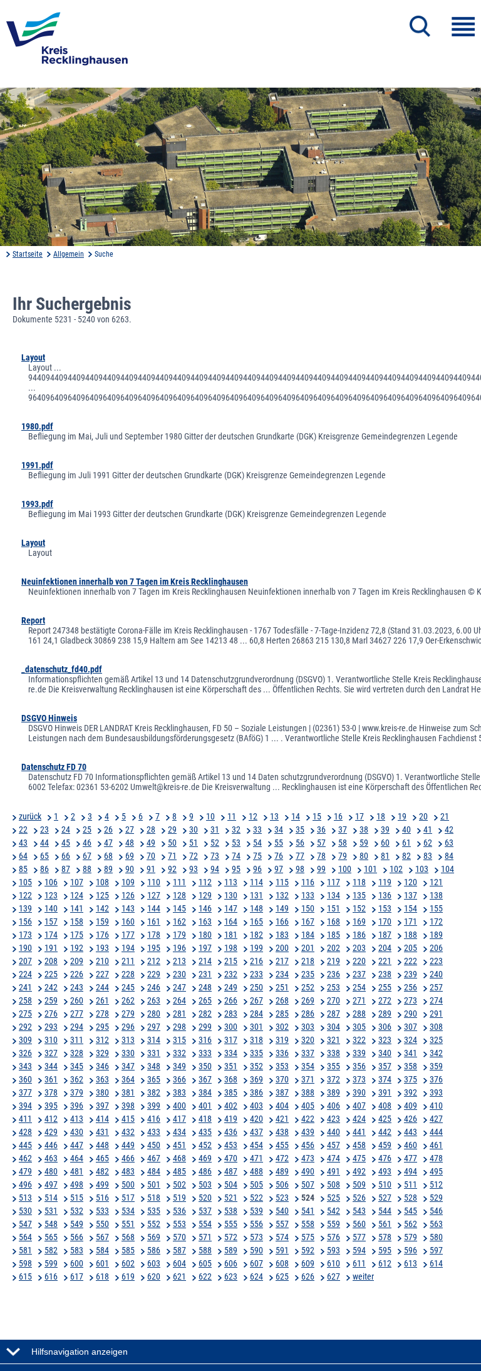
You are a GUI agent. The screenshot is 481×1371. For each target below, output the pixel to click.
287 (333, 1014)
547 (25, 1224)
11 (231, 816)
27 (129, 829)
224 (25, 974)
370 (282, 1079)
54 (257, 843)
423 (333, 1119)
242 (51, 987)
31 (214, 829)
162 (179, 922)
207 (25, 961)
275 (25, 1014)
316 (205, 1040)
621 (179, 1276)
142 (102, 908)
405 (307, 1106)
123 (51, 895)
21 (444, 816)
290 (410, 1014)
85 (23, 869)
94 (214, 869)
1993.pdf (37, 504)
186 (359, 935)
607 (256, 1263)
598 (25, 1263)
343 (25, 1066)
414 (102, 1119)
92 (172, 869)
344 (51, 1066)
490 (307, 1171)
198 (230, 948)
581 (25, 1250)
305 (359, 1027)
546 (436, 1211)
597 (436, 1250)
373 (359, 1079)
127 (153, 895)
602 (128, 1263)
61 (406, 843)
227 (102, 974)
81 (385, 856)
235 (307, 974)
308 (436, 1027)
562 (410, 1224)
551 (128, 1224)
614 (436, 1263)
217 (282, 961)
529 (436, 1198)
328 (76, 1053)
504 (230, 1184)
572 (230, 1237)
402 (230, 1106)
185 (333, 935)
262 (128, 1000)
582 (51, 1250)
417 (179, 1119)
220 (359, 961)
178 (153, 935)
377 (25, 1092)
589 (230, 1250)
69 (129, 856)
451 (179, 1145)
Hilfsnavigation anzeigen (79, 1352)
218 (307, 961)
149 (282, 908)
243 (76, 987)
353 (282, 1066)
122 (25, 895)
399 (153, 1106)
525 (333, 1198)
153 (384, 908)
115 (282, 882)
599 (51, 1263)
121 (436, 882)
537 (205, 1211)
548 (51, 1224)
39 (385, 829)
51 (193, 843)
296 (128, 1027)
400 (179, 1106)
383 (179, 1092)
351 (230, 1066)
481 (76, 1171)
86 (44, 869)
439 (307, 1132)
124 (76, 895)
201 (307, 948)
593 (333, 1250)
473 (307, 1158)
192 (76, 948)
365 (153, 1079)
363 (102, 1079)
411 (25, 1119)
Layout (33, 357)
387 (282, 1092)
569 (153, 1237)
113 (230, 882)
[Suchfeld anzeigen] (420, 26)
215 (230, 961)
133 (307, 895)
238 (384, 974)
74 (236, 856)
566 (76, 1237)
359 (436, 1066)
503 (205, 1184)
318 (256, 1040)
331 (153, 1053)
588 (205, 1250)
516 (102, 1198)
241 (25, 987)
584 (102, 1250)
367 (205, 1079)
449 (128, 1145)
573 (256, 1237)
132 (282, 895)
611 (359, 1263)
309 (25, 1040)
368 (230, 1079)
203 (359, 948)
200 (282, 948)
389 (333, 1092)
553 (179, 1224)
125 (102, 895)
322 (359, 1040)
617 (76, 1276)
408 (384, 1106)
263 (153, 1000)
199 (256, 948)
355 (333, 1066)
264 (179, 1000)
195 (153, 948)
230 (179, 974)
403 (256, 1106)
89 (108, 869)
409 (410, 1106)
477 (410, 1158)
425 (384, 1119)
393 (436, 1092)
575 (307, 1237)
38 (363, 829)
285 (282, 1014)
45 (65, 843)
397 (102, 1106)
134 (333, 895)
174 (51, 935)
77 (300, 856)
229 (153, 974)
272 (384, 1000)
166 (282, 922)
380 (102, 1092)
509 (359, 1184)
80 (363, 856)
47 (108, 843)
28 (151, 829)
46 (87, 843)
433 (153, 1132)
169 (359, 922)
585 (128, 1250)
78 (321, 856)
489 (282, 1171)
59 (363, 843)
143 (128, 908)
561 (384, 1224)
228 (128, 974)
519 (179, 1198)
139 (25, 908)
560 (359, 1224)
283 (230, 1014)
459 (384, 1145)
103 (421, 869)
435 (205, 1132)
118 (359, 882)
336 (282, 1053)
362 (76, 1079)
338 (333, 1053)
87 (65, 869)
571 (205, 1237)
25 (87, 829)
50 (172, 843)
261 (102, 1000)
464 (76, 1158)
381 (128, 1092)
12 (253, 816)
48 (129, 843)
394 (25, 1106)
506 (282, 1184)
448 (102, 1145)
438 (282, 1132)
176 (102, 935)
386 (256, 1092)
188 (410, 935)
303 (307, 1027)
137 (410, 895)
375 (410, 1079)
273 (410, 1000)
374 (384, 1079)
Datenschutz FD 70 (53, 767)
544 (384, 1211)
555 (230, 1224)
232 (230, 974)
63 (449, 843)
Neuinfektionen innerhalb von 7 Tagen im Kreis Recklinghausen (134, 582)
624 (256, 1276)
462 (25, 1158)
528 (410, 1198)
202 (333, 948)
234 (282, 974)
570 (179, 1237)
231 (205, 974)
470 (230, 1158)
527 (384, 1198)
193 (102, 948)
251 (282, 987)
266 (230, 1000)
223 (436, 961)
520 (205, 1198)
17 (359, 816)
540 (282, 1211)
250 (256, 987)
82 (406, 856)
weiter (363, 1276)
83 (427, 856)
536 (179, 1211)
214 (205, 961)
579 (410, 1237)
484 (153, 1171)
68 (108, 856)
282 (205, 1014)
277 (76, 1014)
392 (410, 1092)
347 (128, 1066)
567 (102, 1237)
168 (333, 922)
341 (410, 1053)
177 (128, 935)
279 (128, 1014)
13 (274, 816)
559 (333, 1224)
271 (359, 1000)
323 (384, 1040)
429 (51, 1132)
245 (128, 987)
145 (179, 908)
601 (102, 1263)
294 (76, 1027)
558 (307, 1224)
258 (25, 1000)
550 (102, 1224)
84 (449, 856)
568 (128, 1237)
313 (128, 1040)
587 (179, 1250)
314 (153, 1040)
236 (333, 974)
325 (436, 1040)
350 (205, 1066)
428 (25, 1132)
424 (359, 1119)
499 (102, 1184)
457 (333, 1145)
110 (153, 882)
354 (307, 1066)
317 (230, 1040)
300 (230, 1027)
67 (87, 856)
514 (51, 1198)
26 (108, 829)
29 (172, 829)
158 (76, 922)
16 (338, 816)
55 (278, 843)
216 (256, 961)
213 (179, 961)
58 (342, 843)
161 (153, 922)
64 (23, 856)
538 (230, 1211)
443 (410, 1132)
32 (236, 829)
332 (179, 1053)
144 (153, 908)
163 (205, 922)
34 (278, 829)
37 (342, 829)
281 (179, 1014)
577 (359, 1237)
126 (128, 895)
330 (128, 1053)
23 (44, 829)
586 (153, 1250)
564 (25, 1237)
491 (333, 1171)
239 (410, 974)
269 (307, 1000)
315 (179, 1040)
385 (230, 1092)
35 (300, 829)
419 (230, 1119)
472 (282, 1158)
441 (359, 1132)
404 (282, 1106)
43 (23, 843)
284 (256, 1014)
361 (51, 1079)
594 (359, 1250)
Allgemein (68, 254)
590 (256, 1250)
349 (179, 1066)
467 (153, 1158)
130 (230, 895)
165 (256, 922)
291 (436, 1014)
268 (282, 1000)
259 (51, 1000)
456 (307, 1145)
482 (102, 1171)
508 (333, 1184)
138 (436, 895)
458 (359, 1145)
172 (436, 922)
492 (359, 1171)
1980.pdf (37, 426)
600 (76, 1263)
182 (256, 935)
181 (230, 935)
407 (359, 1106)
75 (257, 856)
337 (307, 1053)
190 (25, 948)
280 (153, 1014)
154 (410, 908)
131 (256, 895)
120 (410, 882)
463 (51, 1158)
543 (359, 1211)
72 (193, 856)
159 (102, 922)
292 (25, 1027)
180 (205, 935)
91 (151, 869)
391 (384, 1092)
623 (230, 1276)
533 (102, 1211)
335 (256, 1053)
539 (256, 1211)
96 (257, 869)
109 (128, 882)
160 (128, 922)
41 (427, 829)
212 (153, 961)
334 (230, 1053)
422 (307, 1119)
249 (230, 987)
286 (307, 1014)
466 (128, 1158)
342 (436, 1053)
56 (300, 843)
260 (76, 1000)
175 (76, 935)
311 (76, 1040)
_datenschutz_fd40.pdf (61, 669)
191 (51, 948)
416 (153, 1119)
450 (153, 1145)
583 (76, 1250)
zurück (30, 816)
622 (205, 1276)
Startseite (28, 254)
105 (25, 882)
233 (256, 974)
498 (76, 1184)
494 (410, 1171)
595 (384, 1250)
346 (102, 1066)
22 (23, 829)
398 (128, 1106)
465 (102, 1158)
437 (256, 1132)
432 (128, 1132)
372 (333, 1079)
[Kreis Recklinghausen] (67, 43)
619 (128, 1276)
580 (436, 1237)
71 (172, 856)
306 (384, 1027)
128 (179, 895)
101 (370, 869)
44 (44, 843)
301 (256, 1027)
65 (44, 856)
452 (205, 1145)
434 (179, 1132)
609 (307, 1263)
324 (410, 1040)
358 (410, 1066)
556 (256, 1224)
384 (205, 1092)
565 (51, 1237)
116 (307, 882)
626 (307, 1276)
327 (51, 1053)
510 (384, 1184)
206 (436, 948)
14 (295, 816)
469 (205, 1158)
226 (76, 974)
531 (51, 1211)
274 (436, 1000)
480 (51, 1171)
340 (384, 1053)
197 (205, 948)
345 (76, 1066)
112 (205, 882)
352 (256, 1066)
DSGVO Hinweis (49, 718)
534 (128, 1211)
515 (76, 1198)
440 (333, 1132)
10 (210, 816)
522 (256, 1198)
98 (300, 869)
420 (256, 1119)
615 (25, 1276)
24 (65, 829)
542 (333, 1211)
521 (230, 1198)
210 (102, 961)
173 (25, 935)
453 (230, 1145)
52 (214, 843)
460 (410, 1145)
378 (51, 1092)
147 (230, 908)
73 (214, 856)
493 (384, 1171)
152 (359, 908)
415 (128, 1119)
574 (282, 1237)
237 (359, 974)
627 (333, 1276)
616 (51, 1276)
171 (410, 922)
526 (359, 1198)
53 (236, 843)
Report (33, 620)
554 (205, 1224)
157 (51, 922)
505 (256, 1184)
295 (102, 1027)
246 (153, 987)
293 (51, 1027)
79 (342, 856)
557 (282, 1224)
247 (179, 987)
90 (129, 869)
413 (76, 1119)
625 (282, 1276)
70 (151, 856)
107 (76, 882)
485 (179, 1171)
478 (436, 1158)
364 (128, 1079)
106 (51, 882)
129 (205, 895)
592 (307, 1250)
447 (76, 1145)
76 (278, 856)
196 (179, 948)
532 (76, 1211)
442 (384, 1132)
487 (230, 1171)
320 (307, 1040)
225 (51, 974)
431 (102, 1132)
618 (102, 1276)
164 (230, 922)
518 (153, 1198)
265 (205, 1000)
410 (436, 1106)
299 (205, 1027)
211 (128, 961)
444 (436, 1132)
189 (436, 935)
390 (359, 1092)
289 (384, 1014)
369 (256, 1079)
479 (25, 1171)
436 (230, 1132)
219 (333, 961)
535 (153, 1211)
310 (51, 1040)
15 (317, 816)
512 (436, 1184)
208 (51, 961)
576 (333, 1237)
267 (256, 1000)
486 (205, 1171)
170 (384, 922)
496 (25, 1184)
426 (410, 1119)
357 (384, 1066)
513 (25, 1198)
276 (51, 1014)
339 (359, 1053)
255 (384, 987)
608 (282, 1263)
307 (410, 1027)
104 (447, 869)
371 (307, 1079)
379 (76, 1092)
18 (380, 816)
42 (449, 829)
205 (410, 948)
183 (282, 935)
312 (102, 1040)
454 (256, 1145)
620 (153, 1276)
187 (384, 935)
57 (321, 843)
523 (282, 1198)
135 (359, 895)
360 (25, 1079)
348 (153, 1066)
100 (344, 869)
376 (436, 1079)
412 (51, 1119)
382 (153, 1092)
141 (76, 908)
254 (359, 987)
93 (193, 869)
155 (436, 908)
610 (333, 1263)
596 (410, 1250)
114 (256, 882)
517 (128, 1198)
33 (257, 829)
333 (205, 1053)
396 (76, 1106)
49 (151, 843)
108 (102, 882)
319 (282, 1040)
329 (102, 1053)
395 (51, 1106)
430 (76, 1132)
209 (76, 961)
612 (384, 1263)
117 (333, 882)
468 (179, 1158)
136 (384, 895)
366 (179, 1079)
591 (282, 1250)
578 (384, 1237)
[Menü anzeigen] (463, 26)
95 (236, 869)
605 (205, 1263)
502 (179, 1184)
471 (256, 1158)
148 (256, 908)
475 (359, 1158)
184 (307, 935)
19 (402, 816)
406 (333, 1106)
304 (333, 1027)
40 (406, 829)
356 (359, 1066)
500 (128, 1184)
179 (179, 935)
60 (385, 843)
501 (153, 1184)
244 (102, 987)
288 (359, 1014)
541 (307, 1211)
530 (25, 1211)
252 (307, 987)
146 (205, 908)
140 (51, 908)
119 (384, 882)
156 (25, 922)
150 (307, 908)
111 (179, 882)
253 (333, 987)
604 (179, 1263)
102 (396, 869)
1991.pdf (37, 465)
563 (436, 1224)
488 (256, 1171)
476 (384, 1158)
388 (307, 1092)
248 (205, 987)
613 (410, 1263)
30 (193, 829)
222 (410, 961)
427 (436, 1119)
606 (230, 1263)
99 (321, 869)
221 (384, 961)
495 (436, 1171)
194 (128, 948)
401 (205, 1106)
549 (76, 1224)
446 (51, 1145)
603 (153, 1263)
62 (427, 843)
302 (282, 1027)
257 (436, 987)
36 (321, 829)
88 (87, 869)
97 (278, 869)
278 (102, 1014)
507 (307, 1184)
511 (410, 1184)
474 (333, 1158)
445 (25, 1145)
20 (423, 816)
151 (333, 908)
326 (25, 1053)
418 (205, 1119)
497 (51, 1184)
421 (282, 1119)
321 (333, 1040)
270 (333, 1000)
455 (282, 1145)
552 (153, 1224)
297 (153, 1027)
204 (384, 948)
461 (436, 1145)
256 (410, 987)
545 (410, 1211)
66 (65, 856)
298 (179, 1027)
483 (128, 1171)
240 (436, 974)
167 (307, 922)
